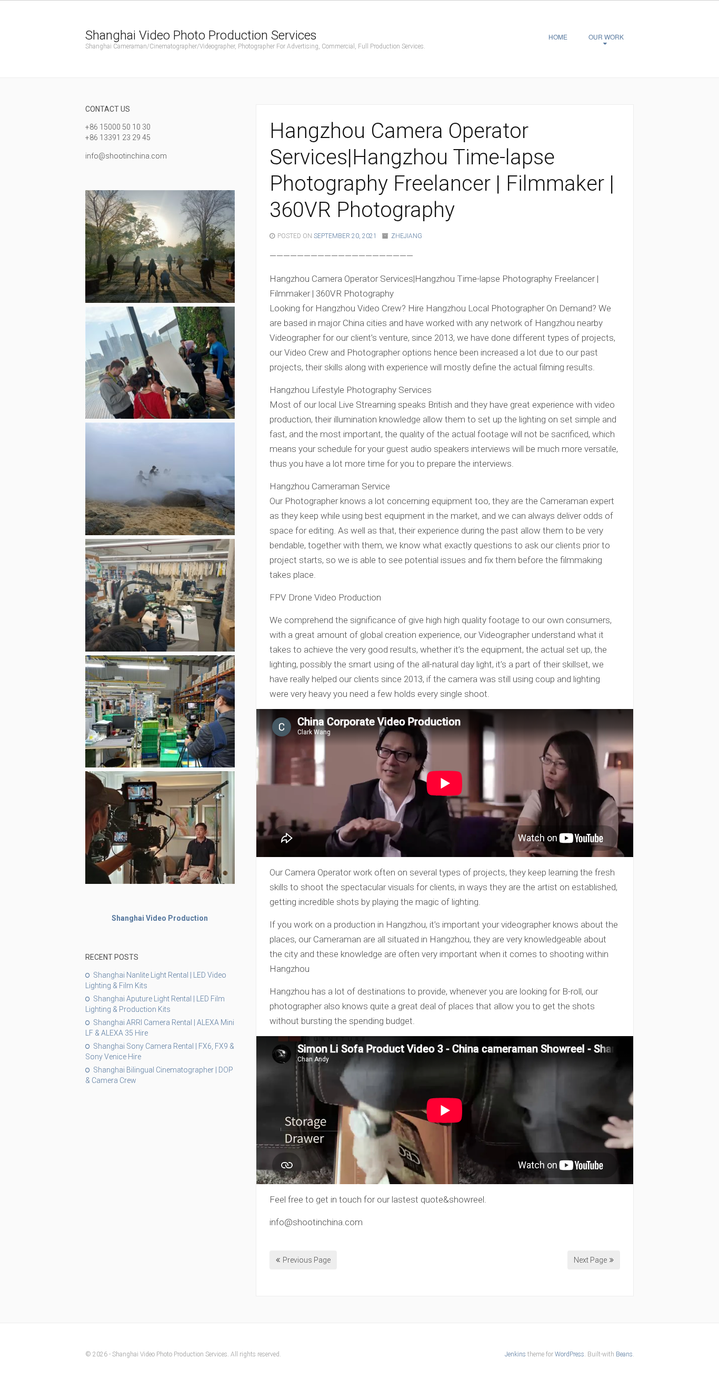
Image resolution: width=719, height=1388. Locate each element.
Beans (624, 1354)
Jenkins (515, 1354)
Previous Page (307, 1260)
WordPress (569, 1354)
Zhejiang (406, 236)
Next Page (590, 1260)
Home (557, 36)
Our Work (606, 36)
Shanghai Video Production (160, 918)
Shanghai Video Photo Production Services (201, 35)
